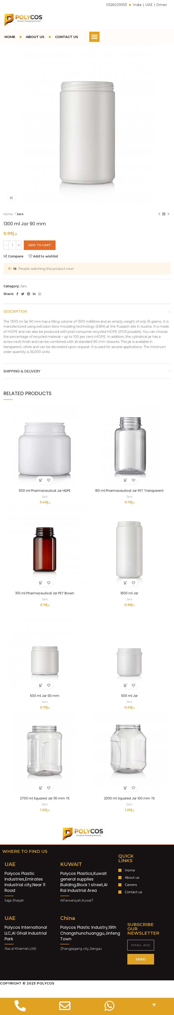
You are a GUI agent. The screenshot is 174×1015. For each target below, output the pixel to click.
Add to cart (39, 245)
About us (35, 37)
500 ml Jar (129, 695)
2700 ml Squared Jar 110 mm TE (45, 798)
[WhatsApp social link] (39, 294)
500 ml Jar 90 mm (44, 695)
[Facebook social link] (17, 294)
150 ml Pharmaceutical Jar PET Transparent (129, 490)
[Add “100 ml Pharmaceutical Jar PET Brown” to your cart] (41, 583)
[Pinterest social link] (28, 294)
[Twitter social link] (23, 294)
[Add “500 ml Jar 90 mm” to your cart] (41, 685)
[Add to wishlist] (49, 480)
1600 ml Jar (129, 593)
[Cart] (154, 1004)
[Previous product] (159, 214)
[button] (94, 37)
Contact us (66, 37)
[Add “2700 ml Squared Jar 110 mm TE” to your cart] (41, 788)
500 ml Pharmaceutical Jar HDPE (44, 490)
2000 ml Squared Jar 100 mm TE (129, 798)
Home (10, 37)
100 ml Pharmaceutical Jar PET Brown (44, 593)
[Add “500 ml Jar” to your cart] (125, 685)
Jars (20, 214)
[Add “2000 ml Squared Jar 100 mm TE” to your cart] (125, 788)
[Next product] (168, 214)
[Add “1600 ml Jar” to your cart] (125, 583)
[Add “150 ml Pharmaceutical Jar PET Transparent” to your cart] (125, 480)
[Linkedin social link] (34, 294)
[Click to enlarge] (11, 197)
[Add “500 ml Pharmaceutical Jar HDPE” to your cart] (41, 480)
